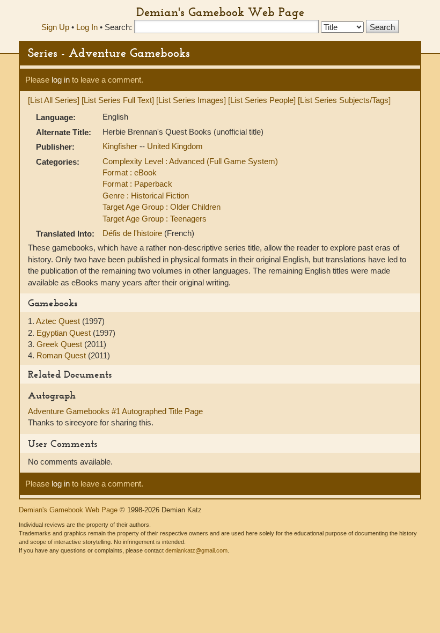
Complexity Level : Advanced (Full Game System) (190, 161)
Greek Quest (60, 344)
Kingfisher (121, 146)
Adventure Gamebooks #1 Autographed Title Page (115, 411)
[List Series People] (262, 100)
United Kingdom (175, 146)
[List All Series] (53, 100)
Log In (87, 27)
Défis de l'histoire (133, 233)
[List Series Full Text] (118, 100)
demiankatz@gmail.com (196, 550)
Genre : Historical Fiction (145, 195)
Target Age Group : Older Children (161, 206)
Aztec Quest (59, 321)
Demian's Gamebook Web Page (220, 11)
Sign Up (55, 27)
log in (61, 79)
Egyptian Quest (64, 332)
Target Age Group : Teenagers (154, 218)
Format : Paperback (137, 183)
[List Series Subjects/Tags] (344, 100)
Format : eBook (129, 172)
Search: (118, 27)
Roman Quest (62, 355)
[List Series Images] (191, 100)
